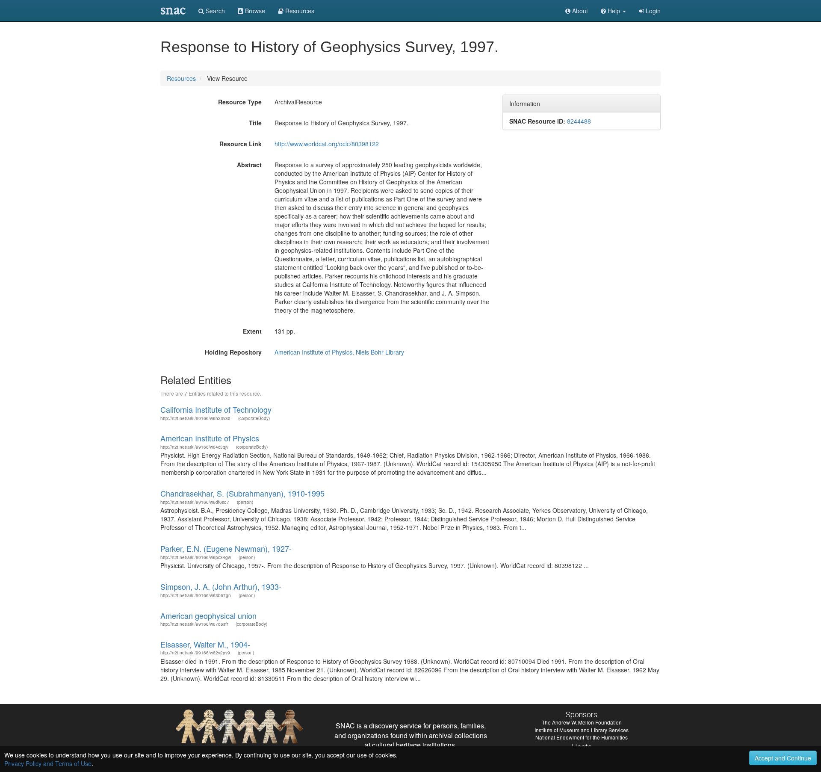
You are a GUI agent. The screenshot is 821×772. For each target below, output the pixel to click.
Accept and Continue (783, 758)
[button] (613, 10)
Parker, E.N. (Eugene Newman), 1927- (226, 548)
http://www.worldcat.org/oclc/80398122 (327, 143)
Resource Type (240, 102)
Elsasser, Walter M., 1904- (205, 644)
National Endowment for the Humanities (581, 737)
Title (255, 122)
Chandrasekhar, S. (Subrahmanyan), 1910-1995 (242, 493)
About (579, 10)
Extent (252, 331)
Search (214, 10)
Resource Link (240, 143)
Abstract (249, 164)
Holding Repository (233, 352)
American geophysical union (208, 615)
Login (652, 10)
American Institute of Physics (209, 438)
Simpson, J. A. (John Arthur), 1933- (220, 586)
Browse (254, 10)
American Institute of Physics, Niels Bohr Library (339, 352)
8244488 (579, 121)
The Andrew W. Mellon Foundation (582, 722)
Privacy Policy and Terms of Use (48, 763)
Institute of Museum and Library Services (582, 730)
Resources (181, 78)
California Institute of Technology (216, 409)
